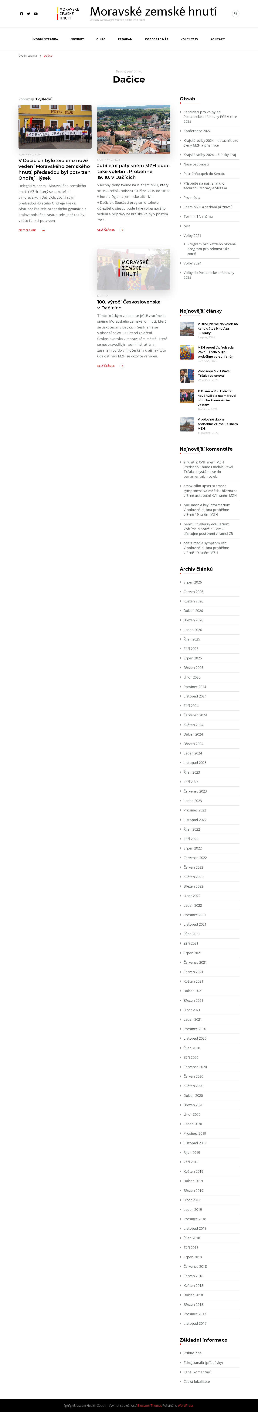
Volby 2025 (189, 39)
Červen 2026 (193, 591)
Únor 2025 (192, 677)
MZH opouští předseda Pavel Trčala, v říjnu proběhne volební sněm (216, 352)
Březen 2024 (193, 743)
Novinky (77, 39)
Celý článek (27, 230)
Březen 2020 (193, 1105)
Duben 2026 (193, 610)
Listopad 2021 (195, 924)
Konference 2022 (197, 131)
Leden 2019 (193, 1209)
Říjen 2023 (192, 772)
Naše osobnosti (196, 164)
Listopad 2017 (195, 1323)
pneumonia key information (206, 505)
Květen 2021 (193, 981)
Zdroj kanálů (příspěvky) (203, 1362)
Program (125, 39)
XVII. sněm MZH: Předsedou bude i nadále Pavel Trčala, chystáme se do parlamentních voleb (208, 469)
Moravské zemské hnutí (153, 11)
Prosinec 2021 (195, 915)
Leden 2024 (193, 753)
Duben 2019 (193, 1181)
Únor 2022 (192, 895)
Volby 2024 (192, 263)
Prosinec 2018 (195, 1219)
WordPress (186, 1405)
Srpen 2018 (193, 1257)
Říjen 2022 (192, 829)
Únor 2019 (192, 1200)
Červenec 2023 (195, 791)
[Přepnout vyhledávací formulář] (235, 13)
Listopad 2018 (195, 1228)
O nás (101, 39)
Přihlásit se (193, 1353)
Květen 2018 (193, 1285)
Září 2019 (191, 1162)
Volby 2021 (192, 235)
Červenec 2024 (195, 715)
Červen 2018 (193, 1276)
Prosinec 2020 (195, 1029)
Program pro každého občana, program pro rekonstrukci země (212, 249)
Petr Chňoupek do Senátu (204, 173)
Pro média (192, 197)
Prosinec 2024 (195, 686)
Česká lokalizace (197, 1381)
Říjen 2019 (192, 1152)
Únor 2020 (192, 1114)
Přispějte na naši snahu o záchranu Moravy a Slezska (205, 185)
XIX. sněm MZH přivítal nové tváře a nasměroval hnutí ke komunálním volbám (217, 398)
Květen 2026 (193, 601)
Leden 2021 (193, 1019)
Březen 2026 (193, 620)
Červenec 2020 (195, 1067)
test (187, 226)
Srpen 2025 (193, 658)
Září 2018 (191, 1247)
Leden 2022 (193, 905)
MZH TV (102, 295)
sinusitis (190, 462)
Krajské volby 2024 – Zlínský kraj (210, 154)
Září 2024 (191, 705)
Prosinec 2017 (195, 1314)
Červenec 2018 (195, 1266)
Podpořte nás (156, 39)
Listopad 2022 (195, 820)
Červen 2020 (193, 1076)
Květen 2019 (193, 1171)
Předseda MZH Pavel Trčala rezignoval (214, 373)
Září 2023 (191, 781)
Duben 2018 (193, 1295)
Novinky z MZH (30, 154)
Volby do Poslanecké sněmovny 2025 (209, 275)
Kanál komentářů (197, 1372)
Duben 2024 (193, 734)
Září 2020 (191, 1057)
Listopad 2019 (195, 1143)
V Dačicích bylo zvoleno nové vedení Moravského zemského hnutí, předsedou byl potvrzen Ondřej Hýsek (55, 169)
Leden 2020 (193, 1124)
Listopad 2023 (195, 762)
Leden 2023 (193, 800)
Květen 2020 (193, 1086)
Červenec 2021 (195, 962)
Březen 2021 (193, 1000)
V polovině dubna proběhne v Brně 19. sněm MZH (218, 424)
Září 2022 (191, 838)
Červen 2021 (193, 972)
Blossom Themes (149, 1405)
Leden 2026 (193, 629)
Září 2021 (191, 943)
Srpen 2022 (193, 848)
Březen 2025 (193, 667)
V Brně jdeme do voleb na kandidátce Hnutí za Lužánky (218, 328)
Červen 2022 (193, 867)
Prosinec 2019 (195, 1133)
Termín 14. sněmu (198, 216)
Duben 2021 (193, 990)
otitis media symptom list (205, 543)
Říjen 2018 (192, 1238)
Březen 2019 (193, 1190)
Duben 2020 (193, 1095)
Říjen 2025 (192, 639)
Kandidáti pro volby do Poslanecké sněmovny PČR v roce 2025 (210, 117)
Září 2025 (191, 648)
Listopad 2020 (195, 1038)
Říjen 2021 (192, 933)
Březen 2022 (193, 886)
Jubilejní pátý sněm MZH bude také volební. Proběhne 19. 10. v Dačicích (133, 171)
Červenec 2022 (195, 857)
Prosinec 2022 (195, 810)
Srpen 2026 (193, 582)
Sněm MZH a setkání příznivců (208, 207)
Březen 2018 (193, 1304)
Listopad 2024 (195, 696)
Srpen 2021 (193, 953)
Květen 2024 (193, 724)
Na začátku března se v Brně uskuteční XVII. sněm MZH (210, 493)
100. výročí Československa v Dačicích (129, 304)
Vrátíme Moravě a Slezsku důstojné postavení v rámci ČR (208, 531)
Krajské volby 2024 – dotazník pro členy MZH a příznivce (211, 142)
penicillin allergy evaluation (206, 524)
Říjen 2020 (192, 1048)
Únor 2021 (192, 1010)
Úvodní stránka (45, 39)
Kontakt (217, 39)
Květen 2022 (193, 877)
